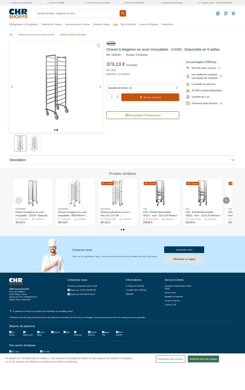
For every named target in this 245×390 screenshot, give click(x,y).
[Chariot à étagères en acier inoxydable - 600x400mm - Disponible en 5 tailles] (75, 193)
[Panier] (233, 13)
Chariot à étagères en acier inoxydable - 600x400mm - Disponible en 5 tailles (72, 214)
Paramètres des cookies (170, 359)
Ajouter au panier (152, 97)
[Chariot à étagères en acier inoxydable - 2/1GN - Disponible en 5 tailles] (33, 193)
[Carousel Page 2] (123, 230)
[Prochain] (100, 87)
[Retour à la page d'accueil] (18, 13)
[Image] (55, 130)
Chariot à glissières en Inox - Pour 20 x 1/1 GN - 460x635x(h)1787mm (115, 214)
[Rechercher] (123, 13)
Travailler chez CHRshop (136, 290)
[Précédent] (11, 87)
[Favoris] (225, 13)
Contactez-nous (184, 249)
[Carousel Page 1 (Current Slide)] (121, 230)
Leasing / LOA (170, 305)
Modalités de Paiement (174, 297)
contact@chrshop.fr (87, 294)
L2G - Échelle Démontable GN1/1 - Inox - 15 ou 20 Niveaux (160, 214)
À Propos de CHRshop (135, 286)
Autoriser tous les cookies (203, 359)
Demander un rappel (184, 259)
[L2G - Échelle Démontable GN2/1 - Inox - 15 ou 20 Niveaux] (202, 193)
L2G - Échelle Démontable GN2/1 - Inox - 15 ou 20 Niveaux (203, 214)
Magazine (130, 294)
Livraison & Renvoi (172, 301)
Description (18, 160)
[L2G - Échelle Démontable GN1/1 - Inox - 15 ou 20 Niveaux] (160, 193)
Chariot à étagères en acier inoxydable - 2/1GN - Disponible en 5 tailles (32, 214)
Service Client (170, 293)
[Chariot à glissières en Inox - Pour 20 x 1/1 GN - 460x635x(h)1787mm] (118, 193)
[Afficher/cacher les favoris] (98, 45)
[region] (122, 371)
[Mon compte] (218, 13)
